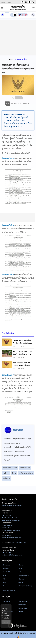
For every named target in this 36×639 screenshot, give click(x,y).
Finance (21, 565)
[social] (22, 2)
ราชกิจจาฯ (6, 473)
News (19, 59)
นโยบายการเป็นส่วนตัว (25, 586)
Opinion (20, 582)
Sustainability (7, 572)
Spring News (22, 608)
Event (4, 586)
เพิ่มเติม (6, 618)
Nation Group (22, 601)
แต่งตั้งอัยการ (6, 478)
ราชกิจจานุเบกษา (25, 468)
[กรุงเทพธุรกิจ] (18, 7)
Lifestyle (21, 579)
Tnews (20, 611)
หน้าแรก (11, 59)
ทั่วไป (25, 59)
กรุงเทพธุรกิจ (22, 604)
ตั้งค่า (6, 626)
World (4, 575)
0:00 (7, 14)
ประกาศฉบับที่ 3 (8, 274)
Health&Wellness (23, 575)
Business (5, 568)
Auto (20, 572)
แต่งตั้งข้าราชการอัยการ (26, 473)
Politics (5, 579)
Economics (6, 565)
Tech (20, 568)
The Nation (6, 601)
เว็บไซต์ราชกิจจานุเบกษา (10, 468)
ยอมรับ (6, 622)
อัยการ (14, 473)
